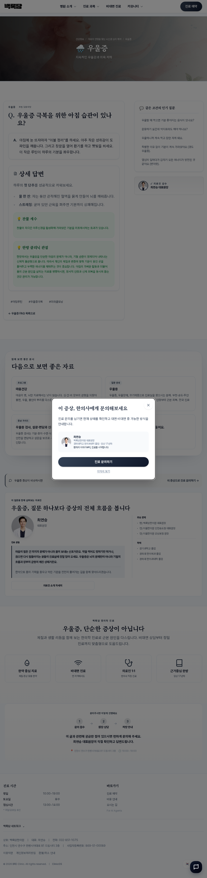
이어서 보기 (103, 471)
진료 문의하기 (103, 462)
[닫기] (148, 405)
